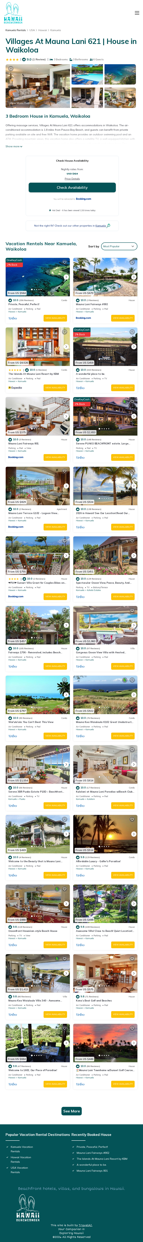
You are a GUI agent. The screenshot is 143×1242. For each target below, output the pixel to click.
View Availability (55, 318)
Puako (22, 799)
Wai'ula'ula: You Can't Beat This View (30, 722)
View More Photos (21, 103)
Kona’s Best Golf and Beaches (94, 1000)
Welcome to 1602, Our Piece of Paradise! (32, 1070)
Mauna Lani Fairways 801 (23, 443)
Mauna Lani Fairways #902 (92, 304)
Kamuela (55, 30)
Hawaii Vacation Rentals (21, 1159)
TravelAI (85, 1225)
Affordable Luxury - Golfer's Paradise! (98, 861)
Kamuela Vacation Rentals (22, 1149)
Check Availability (72, 187)
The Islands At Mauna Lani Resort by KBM (33, 373)
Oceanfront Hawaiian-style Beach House (32, 930)
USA (32, 30)
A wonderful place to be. (90, 373)
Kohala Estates (94, 590)
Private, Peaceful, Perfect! (23, 304)
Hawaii (42, 30)
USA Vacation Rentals (19, 1170)
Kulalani (91, 799)
